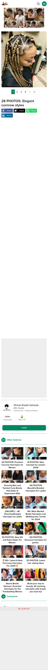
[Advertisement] (24, 229)
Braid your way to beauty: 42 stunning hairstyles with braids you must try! (35, 587)
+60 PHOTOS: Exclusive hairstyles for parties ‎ (36, 540)
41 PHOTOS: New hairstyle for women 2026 (35, 465)
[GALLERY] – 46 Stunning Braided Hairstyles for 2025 (12, 514)
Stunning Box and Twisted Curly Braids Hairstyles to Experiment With (12, 489)
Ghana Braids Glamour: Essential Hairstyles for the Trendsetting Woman (12, 587)
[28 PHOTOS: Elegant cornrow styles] (24, 86)
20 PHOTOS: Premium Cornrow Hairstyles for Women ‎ (12, 465)
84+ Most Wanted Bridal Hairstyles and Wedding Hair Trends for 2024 (36, 515)
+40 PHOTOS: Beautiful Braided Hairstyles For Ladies (36, 488)
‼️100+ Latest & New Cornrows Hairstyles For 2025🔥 (12, 563)
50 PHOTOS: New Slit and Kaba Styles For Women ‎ (12, 540)
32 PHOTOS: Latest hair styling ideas (35, 561)
